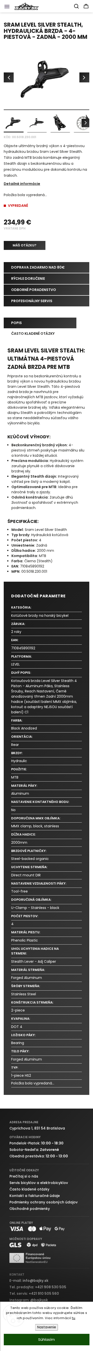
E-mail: (28, 1280)
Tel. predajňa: (37, 1287)
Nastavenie (46, 1327)
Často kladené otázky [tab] (33, 333)
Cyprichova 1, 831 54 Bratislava (37, 1128)
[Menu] (8, 7)
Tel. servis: (34, 1293)
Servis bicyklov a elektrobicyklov (38, 1182)
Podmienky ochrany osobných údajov (43, 1202)
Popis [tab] (16, 322)
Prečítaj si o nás (23, 1176)
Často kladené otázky (29, 1189)
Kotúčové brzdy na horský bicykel (39, 615)
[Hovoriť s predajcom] (24, 245)
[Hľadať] (76, 6)
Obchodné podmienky (29, 1208)
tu (73, 1318)
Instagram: (28, 1299)
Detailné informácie (22, 183)
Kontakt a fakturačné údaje (34, 1195)
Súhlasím (46, 1339)
